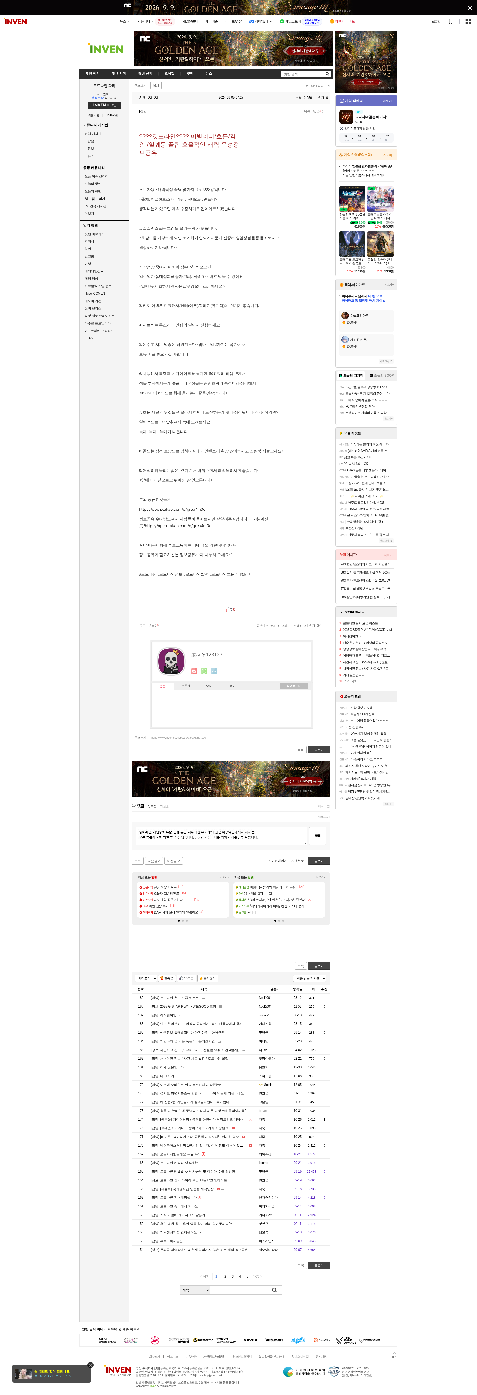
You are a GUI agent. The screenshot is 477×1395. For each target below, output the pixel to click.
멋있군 (263, 1032)
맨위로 (299, 861)
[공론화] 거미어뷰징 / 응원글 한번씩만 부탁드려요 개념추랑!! (200, 1119)
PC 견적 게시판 (95, 206)
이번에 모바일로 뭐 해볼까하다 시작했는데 (186, 1085)
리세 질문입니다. (168, 1067)
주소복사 (140, 737)
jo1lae (263, 1111)
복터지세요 (266, 1206)
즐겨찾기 (210, 978)
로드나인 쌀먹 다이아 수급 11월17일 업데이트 (189, 1180)
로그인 (436, 21)
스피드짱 (265, 1076)
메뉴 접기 (294, 686)
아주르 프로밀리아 (98, 323)
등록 (318, 836)
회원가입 (93, 115)
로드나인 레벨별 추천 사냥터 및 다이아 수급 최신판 (193, 1171)
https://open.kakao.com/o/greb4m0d (172, 509)
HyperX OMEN (95, 293)
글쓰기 (319, 966)
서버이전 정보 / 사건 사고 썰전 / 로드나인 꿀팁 (189, 1058)
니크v (263, 1050)
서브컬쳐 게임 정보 (98, 286)
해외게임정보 (94, 271)
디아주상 (265, 1154)
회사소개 (154, 1356)
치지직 (89, 241)
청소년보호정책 (242, 1356)
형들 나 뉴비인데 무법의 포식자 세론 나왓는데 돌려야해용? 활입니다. (206, 1111)
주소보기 (140, 85)
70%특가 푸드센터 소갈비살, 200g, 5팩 (366, 580)
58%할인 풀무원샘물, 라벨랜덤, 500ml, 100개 (367, 572)
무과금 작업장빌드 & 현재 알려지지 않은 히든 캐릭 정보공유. (200, 1250)
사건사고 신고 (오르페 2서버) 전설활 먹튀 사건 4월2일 (195, 1050)
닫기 (90, 1365)
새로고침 (324, 806)
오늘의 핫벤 (93, 183)
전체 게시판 (93, 133)
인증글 (168, 978)
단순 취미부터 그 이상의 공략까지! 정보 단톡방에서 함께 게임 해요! (204, 1024)
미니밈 (263, 1041)
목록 (307, 111)
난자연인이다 (268, 1197)
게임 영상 (91, 278)
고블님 (263, 1102)
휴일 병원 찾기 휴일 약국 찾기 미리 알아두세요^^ (191, 1223)
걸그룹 (89, 256)
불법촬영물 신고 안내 (271, 1356)
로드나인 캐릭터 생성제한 (174, 1163)
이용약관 (190, 1356)
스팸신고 (299, 625)
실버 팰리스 (93, 308)
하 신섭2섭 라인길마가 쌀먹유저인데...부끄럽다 (190, 1102)
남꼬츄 (263, 1232)
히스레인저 (266, 1241)
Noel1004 (265, 998)
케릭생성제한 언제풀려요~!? (176, 1232)
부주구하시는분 (167, 1241)
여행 (88, 263)
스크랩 (270, 625)
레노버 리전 (93, 301)
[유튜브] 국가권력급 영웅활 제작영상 (182, 1189)
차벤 (88, 248)
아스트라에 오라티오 (99, 330)
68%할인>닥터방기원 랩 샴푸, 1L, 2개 (365, 597)
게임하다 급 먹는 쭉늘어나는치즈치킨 (183, 1041)
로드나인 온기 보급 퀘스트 (175, 998)
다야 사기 (162, 1076)
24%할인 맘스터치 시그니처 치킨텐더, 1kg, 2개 (367, 564)
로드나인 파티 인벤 (317, 86)
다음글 (152, 861)
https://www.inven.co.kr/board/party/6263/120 (178, 737)
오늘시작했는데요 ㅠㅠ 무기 (176, 1154)
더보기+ (224, 877)
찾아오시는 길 (300, 1356)
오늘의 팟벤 (93, 191)
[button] (179, 921)
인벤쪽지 (194, 671)
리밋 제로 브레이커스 (100, 315)
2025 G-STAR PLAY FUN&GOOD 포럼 (183, 1006)
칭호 (232, 686)
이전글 (172, 861)
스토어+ (388, 155)
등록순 (152, 806)
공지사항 (321, 1356)
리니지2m (265, 1215)
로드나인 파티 (104, 86)
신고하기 (284, 625)
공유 (260, 625)
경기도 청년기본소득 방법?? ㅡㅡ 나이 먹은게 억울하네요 (197, 1093)
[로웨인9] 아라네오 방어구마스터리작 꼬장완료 (189, 1128)
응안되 (263, 1067)
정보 (89, 148)
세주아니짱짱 (268, 1250)
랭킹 (209, 686)
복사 (156, 85)
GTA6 (88, 338)
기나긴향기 (266, 1024)
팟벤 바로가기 (94, 234)
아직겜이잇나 (165, 1015)
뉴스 (89, 156)
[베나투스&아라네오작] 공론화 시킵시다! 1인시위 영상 (195, 1137)
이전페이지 (279, 861)
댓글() (318, 111)
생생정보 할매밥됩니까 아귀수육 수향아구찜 (188, 1032)
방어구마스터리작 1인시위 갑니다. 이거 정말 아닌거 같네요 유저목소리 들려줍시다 (216, 1145)
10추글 (189, 978)
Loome (263, 1163)
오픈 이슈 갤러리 (96, 176)
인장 (162, 686)
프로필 (186, 686)
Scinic (268, 1085)
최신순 (164, 806)
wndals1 (264, 1015)
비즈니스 (172, 1356)
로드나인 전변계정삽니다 (174, 1197)
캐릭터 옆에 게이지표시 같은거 (178, 1215)
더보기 (214, 671)
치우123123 (148, 98)
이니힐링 (204, 671)
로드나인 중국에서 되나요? (175, 1206)
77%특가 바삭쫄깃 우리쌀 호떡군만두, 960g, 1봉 (367, 589)
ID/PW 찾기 (113, 115)
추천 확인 (315, 625)
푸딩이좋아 (266, 1058)
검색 (274, 1290)
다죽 (262, 1119)
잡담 (89, 141)
